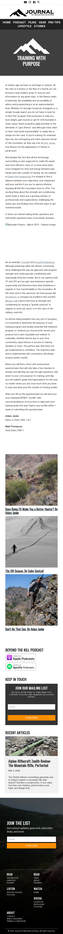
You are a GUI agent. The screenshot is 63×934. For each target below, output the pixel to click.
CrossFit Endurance (44, 262)
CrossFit (25, 262)
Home (7, 22)
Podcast (19, 22)
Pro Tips (54, 22)
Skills (36, 880)
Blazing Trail (11, 301)
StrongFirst (11, 297)
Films (32, 22)
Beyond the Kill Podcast (14, 893)
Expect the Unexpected (19, 176)
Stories (39, 26)
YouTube (38, 907)
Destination (12, 878)
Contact (11, 916)
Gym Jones (49, 143)
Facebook (34, 2)
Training (38, 883)
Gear (42, 22)
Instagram (30, 2)
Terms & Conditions (16, 921)
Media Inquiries (14, 919)
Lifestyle (24, 26)
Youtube (25, 2)
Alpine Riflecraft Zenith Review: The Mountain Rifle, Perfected (29, 763)
